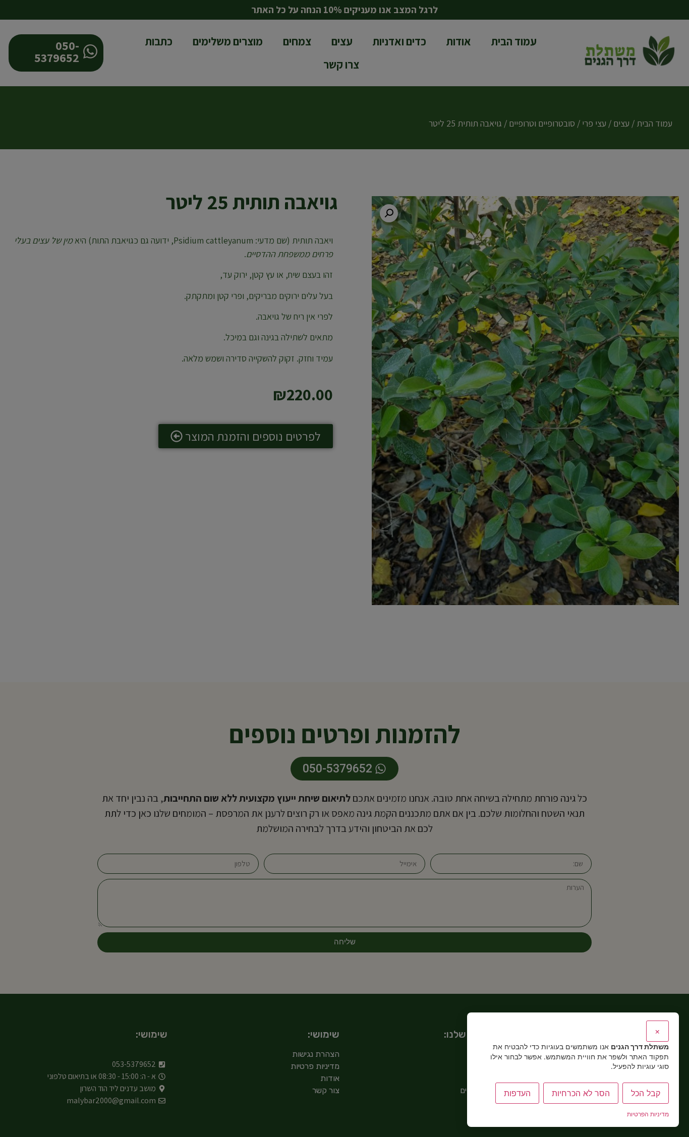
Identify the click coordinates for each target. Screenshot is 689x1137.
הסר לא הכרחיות (581, 1093)
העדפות (517, 1093)
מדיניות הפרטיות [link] (648, 1114)
